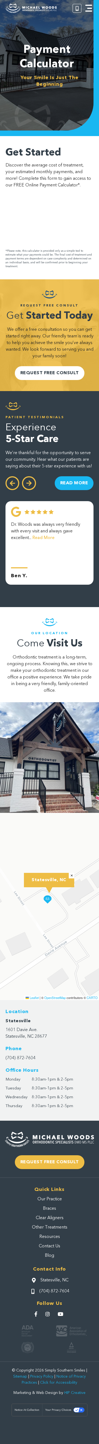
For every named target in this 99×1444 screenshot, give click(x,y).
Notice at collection (27, 1410)
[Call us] (77, 8)
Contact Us (49, 1246)
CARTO (92, 997)
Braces (49, 1208)
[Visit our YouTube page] (61, 1314)
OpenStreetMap (55, 997)
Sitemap (20, 1376)
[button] (88, 8)
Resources (49, 1237)
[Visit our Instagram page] (48, 1314)
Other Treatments (49, 1227)
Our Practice (49, 1199)
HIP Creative (75, 1393)
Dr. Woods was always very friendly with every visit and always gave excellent (45, 531)
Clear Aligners (50, 1218)
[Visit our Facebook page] (36, 1314)
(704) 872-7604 (20, 1058)
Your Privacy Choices (58, 1410)
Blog (49, 1255)
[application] (49, 906)
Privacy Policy (41, 1376)
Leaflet (34, 997)
